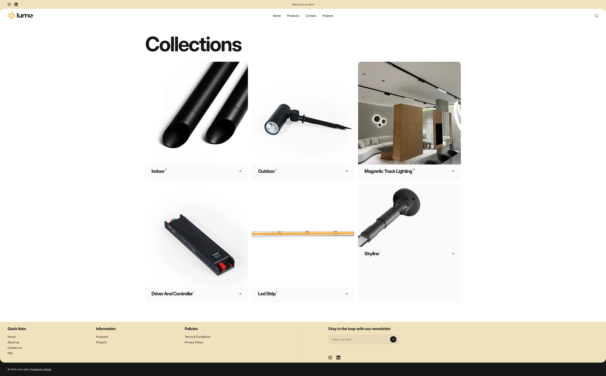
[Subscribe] (393, 339)
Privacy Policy (194, 342)
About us (13, 342)
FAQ (10, 353)
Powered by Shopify (40, 369)
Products (102, 336)
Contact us (15, 347)
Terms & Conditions (197, 336)
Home (11, 336)
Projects (101, 342)
